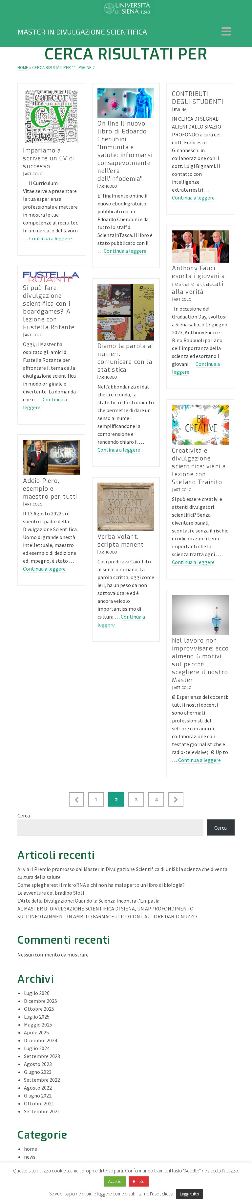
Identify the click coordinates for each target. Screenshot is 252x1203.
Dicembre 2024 (40, 1040)
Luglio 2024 (37, 1048)
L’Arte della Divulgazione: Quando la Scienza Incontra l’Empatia (88, 900)
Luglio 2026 (37, 993)
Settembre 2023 (42, 1056)
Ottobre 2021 (39, 1103)
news (29, 1156)
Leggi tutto (189, 1194)
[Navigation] (226, 31)
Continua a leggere (50, 238)
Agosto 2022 (38, 1087)
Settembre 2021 (42, 1111)
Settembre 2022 (42, 1079)
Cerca (23, 815)
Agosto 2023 (38, 1064)
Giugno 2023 (38, 1072)
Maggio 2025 (38, 1024)
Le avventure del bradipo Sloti (50, 892)
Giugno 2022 (38, 1095)
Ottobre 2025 (39, 1008)
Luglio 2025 (37, 1016)
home (30, 1148)
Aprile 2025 (36, 1032)
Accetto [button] (115, 1181)
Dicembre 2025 (40, 1001)
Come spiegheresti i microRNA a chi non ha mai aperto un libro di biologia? (101, 885)
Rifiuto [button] (139, 1181)
